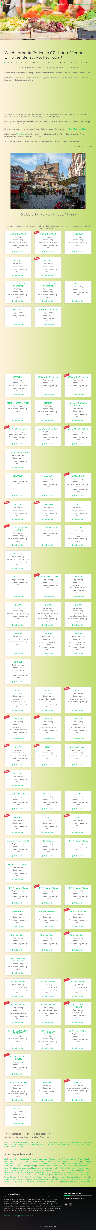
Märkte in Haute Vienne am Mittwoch (71, 1142)
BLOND (78, 284)
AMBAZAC (78, 234)
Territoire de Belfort (74, 1177)
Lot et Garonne (47, 1168)
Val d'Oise (44, 1179)
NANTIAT (78, 794)
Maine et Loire (65, 1168)
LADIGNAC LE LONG (48, 528)
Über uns (15, 1216)
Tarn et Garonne (10, 1177)
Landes (75, 1166)
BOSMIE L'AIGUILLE (48, 309)
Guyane (72, 1179)
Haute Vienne (48, 1177)
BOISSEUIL (18, 309)
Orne (65, 1170)
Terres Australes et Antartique (37, 1182)
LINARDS (48, 747)
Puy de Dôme (84, 1170)
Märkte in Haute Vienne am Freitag (41, 1144)
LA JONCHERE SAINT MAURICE (18, 529)
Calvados (35, 1161)
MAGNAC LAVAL (78, 747)
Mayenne (14, 1170)
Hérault (32, 1166)
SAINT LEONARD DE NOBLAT (78, 1006)
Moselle (43, 1170)
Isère (65, 1166)
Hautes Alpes (42, 1159)
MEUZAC (18, 773)
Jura (69, 1166)
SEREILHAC (48, 1082)
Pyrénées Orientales (42, 1172)
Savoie (18, 1175)
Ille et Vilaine (40, 1166)
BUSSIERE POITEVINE (48, 377)
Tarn (88, 1175)
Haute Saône (77, 1172)
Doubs (53, 1163)
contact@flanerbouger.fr (85, 4)
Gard (88, 1163)
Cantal (42, 1161)
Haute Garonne (9, 1166)
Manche (74, 1168)
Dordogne (46, 1163)
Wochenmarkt (30, 62)
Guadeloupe (54, 1179)
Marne (81, 1168)
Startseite (60, 4)
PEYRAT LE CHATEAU (78, 841)
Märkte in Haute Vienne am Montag (16, 1142)
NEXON (47, 817)
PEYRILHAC (18, 911)
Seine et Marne (55, 1175)
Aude (6, 1161)
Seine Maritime (43, 1175)
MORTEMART (48, 794)
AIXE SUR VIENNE (18, 234)
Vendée (32, 1177)
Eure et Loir (73, 1163)
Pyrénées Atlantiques (11, 1172)
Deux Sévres (74, 1175)
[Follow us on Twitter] (66, 1204)
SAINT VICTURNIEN (78, 1031)
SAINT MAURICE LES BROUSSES (18, 1032)
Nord (55, 1170)
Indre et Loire (57, 1166)
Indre (48, 1166)
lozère (56, 1168)
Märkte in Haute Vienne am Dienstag (44, 1142)
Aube (86, 1159)
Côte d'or (19, 1163)
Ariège (80, 1159)
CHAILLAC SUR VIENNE (18, 403)
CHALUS (48, 403)
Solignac (78, 1082)
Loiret (34, 1168)
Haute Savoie (26, 1175)
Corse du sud (86, 1161)
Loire (6, 1168)
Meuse (36, 1170)
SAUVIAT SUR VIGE (18, 1082)
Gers (18, 1166)
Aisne (10, 1159)
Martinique (64, 1179)
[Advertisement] (48, 97)
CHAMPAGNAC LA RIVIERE (78, 404)
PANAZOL (48, 841)
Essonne (86, 1177)
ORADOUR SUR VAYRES (17, 841)
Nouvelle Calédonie (84, 1182)
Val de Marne (35, 1179)
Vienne (39, 1177)
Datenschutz (29, 1216)
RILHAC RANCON (78, 911)
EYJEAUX (48, 476)
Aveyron (12, 1161)
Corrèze (77, 1161)
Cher (70, 1161)
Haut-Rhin (61, 1172)
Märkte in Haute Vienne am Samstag (67, 1144)
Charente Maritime (61, 1161)
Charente (49, 1161)
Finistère (82, 1163)
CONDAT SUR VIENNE (78, 429)
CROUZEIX (18, 476)
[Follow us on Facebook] (70, 1204)
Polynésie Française (69, 1182)
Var (19, 1177)
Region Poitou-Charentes (46, 62)
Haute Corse (10, 1163)
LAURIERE (78, 528)
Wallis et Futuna (55, 1182)
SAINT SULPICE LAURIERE (48, 1032)
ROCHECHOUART (18, 935)
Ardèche (65, 1159)
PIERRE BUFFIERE (48, 911)
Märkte (69, 4)
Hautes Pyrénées (27, 1172)
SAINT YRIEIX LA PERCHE (18, 1058)
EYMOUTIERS (78, 476)
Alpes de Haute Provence (28, 1159)
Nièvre (49, 1170)
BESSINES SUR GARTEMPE (18, 285)
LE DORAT (18, 553)
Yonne (63, 1177)
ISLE (78, 504)
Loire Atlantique (25, 1168)
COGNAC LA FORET (48, 429)
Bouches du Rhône (23, 1161)
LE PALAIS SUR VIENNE (48, 577)
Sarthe (12, 1175)
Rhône (69, 1172)
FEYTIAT (18, 504)
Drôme (60, 1163)
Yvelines (65, 1175)
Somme (83, 1175)
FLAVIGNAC (48, 504)
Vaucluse (25, 1177)
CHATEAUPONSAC (18, 429)
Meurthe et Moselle (25, 1170)
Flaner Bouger (21, 134)
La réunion (80, 1179)
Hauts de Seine (9, 1179)
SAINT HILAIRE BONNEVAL (18, 959)
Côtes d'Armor (29, 1163)
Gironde (25, 1166)
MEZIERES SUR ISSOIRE (18, 794)
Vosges (56, 1177)
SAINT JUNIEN (18, 981)
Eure (66, 1163)
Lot (39, 1168)
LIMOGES (78, 577)
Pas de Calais (73, 1170)
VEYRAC (18, 1108)
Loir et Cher (83, 1166)
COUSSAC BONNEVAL (18, 452)
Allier (15, 1159)
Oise (60, 1170)
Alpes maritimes (54, 1159)
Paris (34, 1175)
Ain (5, 1159)
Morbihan (9, 1184)
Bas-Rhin (53, 1172)
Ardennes (73, 1159)
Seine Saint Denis (23, 1179)
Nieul (78, 817)
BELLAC (18, 260)
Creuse (38, 1163)
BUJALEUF (18, 377)
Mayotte (22, 1182)
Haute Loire (14, 1168)
